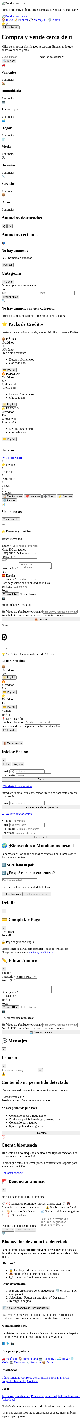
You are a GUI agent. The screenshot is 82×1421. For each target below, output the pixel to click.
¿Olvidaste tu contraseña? (17, 786)
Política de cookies (69, 1396)
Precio (5, 289)
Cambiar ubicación (13, 722)
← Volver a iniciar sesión (17, 814)
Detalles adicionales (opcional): (20, 1225)
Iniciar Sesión (10, 27)
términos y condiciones (41, 952)
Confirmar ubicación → (37, 894)
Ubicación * (9, 579)
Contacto (32, 1381)
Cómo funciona (11, 1377)
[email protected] (12, 457)
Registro (18, 764)
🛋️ (63, 1358)
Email (5, 771)
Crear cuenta (41, 837)
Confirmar (8, 832)
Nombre (6, 710)
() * (9, 556)
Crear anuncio (10, 519)
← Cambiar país (12, 894)
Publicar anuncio (59, 1377)
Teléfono (7, 586)
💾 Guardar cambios (41, 1032)
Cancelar (8, 1229)
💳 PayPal (9, 369)
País (4, 571)
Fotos (5, 590)
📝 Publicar (21, 20)
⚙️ (9, 500)
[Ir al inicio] (15, 16)
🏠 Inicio (7, 20)
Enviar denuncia (25, 1229)
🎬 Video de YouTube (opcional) (22, 611)
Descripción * (10, 568)
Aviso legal (8, 1399)
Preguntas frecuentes (14, 1381)
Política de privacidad (44, 1396)
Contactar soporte (12, 1173)
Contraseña (8, 775)
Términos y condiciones (16, 1396)
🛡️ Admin (54, 20)
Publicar (7, 264)
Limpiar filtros (10, 296)
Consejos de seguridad (34, 1377)
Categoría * (8, 553)
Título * (6, 545)
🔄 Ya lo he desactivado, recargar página (26, 1307)
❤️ (33, 496)
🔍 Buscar (9, 60)
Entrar (6, 764)
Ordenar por (9, 285)
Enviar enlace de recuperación (41, 807)
